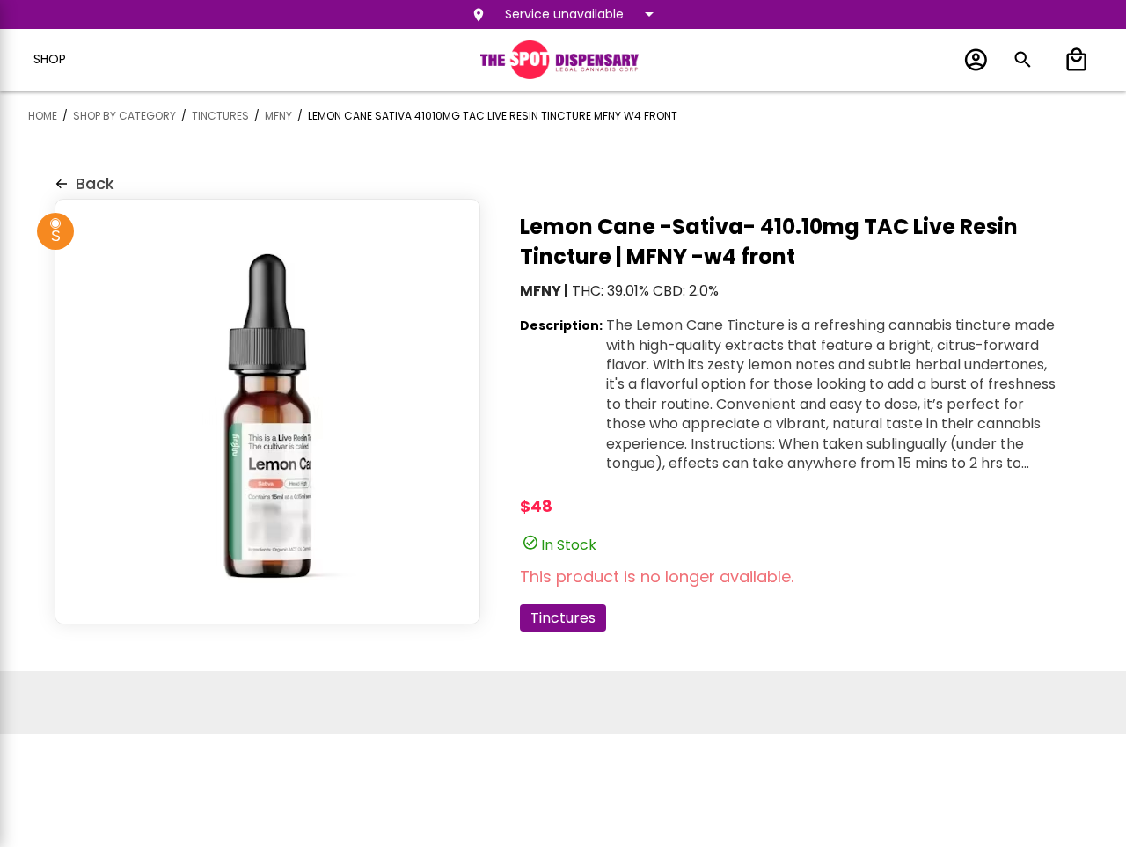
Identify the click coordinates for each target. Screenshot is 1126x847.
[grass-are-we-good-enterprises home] (559, 59)
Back (95, 183)
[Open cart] (1073, 59)
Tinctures (563, 617)
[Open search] (1022, 59)
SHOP (49, 59)
